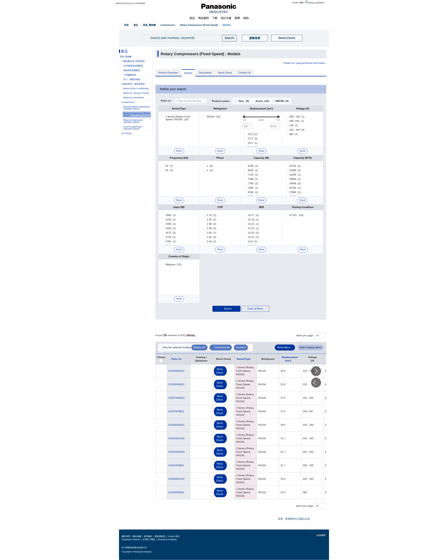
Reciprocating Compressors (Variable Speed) (136, 108)
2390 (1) (171, 223)
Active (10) (262, 101)
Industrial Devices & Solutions (130, 3)
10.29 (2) (253, 232)
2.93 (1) (211, 219)
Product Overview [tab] (168, 72)
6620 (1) (253, 170)
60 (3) (169, 170)
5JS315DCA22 (176, 438)
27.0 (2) (252, 138)
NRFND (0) (282, 101)
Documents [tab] (205, 72)
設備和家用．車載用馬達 (133, 84)
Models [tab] (188, 73)
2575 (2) (171, 232)
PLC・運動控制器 (131, 79)
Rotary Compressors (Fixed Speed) (199, 25)
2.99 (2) (211, 228)
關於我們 (126, 536)
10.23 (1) (253, 228)
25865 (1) (295, 179)
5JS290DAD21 (176, 424)
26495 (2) (295, 183)
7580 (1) (253, 179)
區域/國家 (321, 535)
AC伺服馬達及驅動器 (133, 66)
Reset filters (283, 347)
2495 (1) (171, 228)
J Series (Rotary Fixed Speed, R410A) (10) (178, 118)
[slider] (244, 116)
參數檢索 (254, 37)
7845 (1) (253, 187)
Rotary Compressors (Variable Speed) (133, 121)
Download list (222, 347)
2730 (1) (171, 237)
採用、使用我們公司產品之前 (294, 518)
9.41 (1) (252, 241)
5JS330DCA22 (176, 478)
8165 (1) (253, 192)
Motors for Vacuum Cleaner (136, 93)
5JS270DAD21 (176, 397)
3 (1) (210, 170)
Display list (199, 347)
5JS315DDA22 (176, 451)
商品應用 (203, 17)
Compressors (168, 25)
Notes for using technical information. (305, 63)
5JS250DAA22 (176, 370)
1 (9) (210, 165)
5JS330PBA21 (176, 492)
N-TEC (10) (296, 215)
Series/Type (244, 358)
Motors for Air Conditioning (136, 88)
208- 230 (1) (296, 121)
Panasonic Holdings (167, 539)
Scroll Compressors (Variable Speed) (132, 128)
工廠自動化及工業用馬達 (133, 61)
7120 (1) (253, 174)
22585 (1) (295, 170)
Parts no (166, 101)
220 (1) (293, 125)
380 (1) (293, 134)
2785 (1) (171, 241)
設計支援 (226, 17)
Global (321, 2)
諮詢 (246, 17)
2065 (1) (171, 215)
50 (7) (169, 165)
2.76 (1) (211, 215)
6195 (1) (253, 165)
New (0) (244, 101)
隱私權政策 (160, 536)
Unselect (241, 347)
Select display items (310, 347)
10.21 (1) (253, 223)
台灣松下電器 (148, 539)
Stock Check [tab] (225, 72)
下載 (214, 17)
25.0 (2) (252, 134)
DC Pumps (127, 133)
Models (227, 25)
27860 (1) (295, 192)
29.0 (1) (252, 142)
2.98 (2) (211, 223)
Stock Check (286, 37)
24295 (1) (295, 174)
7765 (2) (253, 183)
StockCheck (219, 371)
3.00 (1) (211, 232)
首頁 (126, 25)
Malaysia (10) (173, 264)
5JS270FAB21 (176, 411)
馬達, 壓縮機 (149, 25)
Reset (179, 151)
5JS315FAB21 (176, 465)
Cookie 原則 (298, 2)
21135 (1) (295, 165)
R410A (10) (213, 116)
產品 (192, 17)
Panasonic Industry (131, 539)
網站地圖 (137, 536)
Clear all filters (255, 308)
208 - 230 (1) (296, 116)
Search (228, 308)
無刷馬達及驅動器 (131, 70)
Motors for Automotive (133, 97)
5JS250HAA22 (176, 384)
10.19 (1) (253, 219)
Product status (221, 101)
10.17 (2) (253, 215)
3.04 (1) (211, 241)
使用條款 (148, 536)
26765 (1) (295, 187)
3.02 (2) (211, 237)
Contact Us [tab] (244, 72)
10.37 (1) (253, 237)
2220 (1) (171, 219)
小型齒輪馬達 (129, 75)
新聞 (237, 17)
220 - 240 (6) (296, 129)
